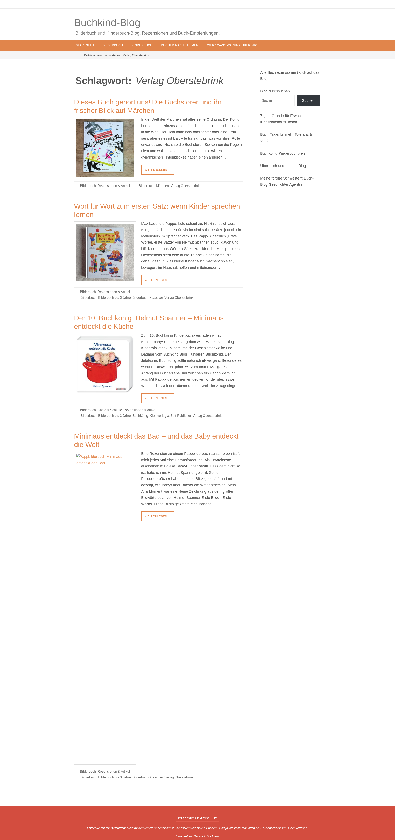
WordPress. (213, 836)
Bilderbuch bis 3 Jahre (114, 297)
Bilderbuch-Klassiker (147, 297)
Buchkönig (140, 416)
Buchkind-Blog (107, 22)
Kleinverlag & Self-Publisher (170, 416)
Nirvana (198, 836)
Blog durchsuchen (275, 91)
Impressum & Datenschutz (197, 818)
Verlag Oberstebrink (185, 186)
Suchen (308, 100)
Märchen (162, 186)
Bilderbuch (88, 186)
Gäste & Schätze (110, 410)
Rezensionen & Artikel (114, 186)
